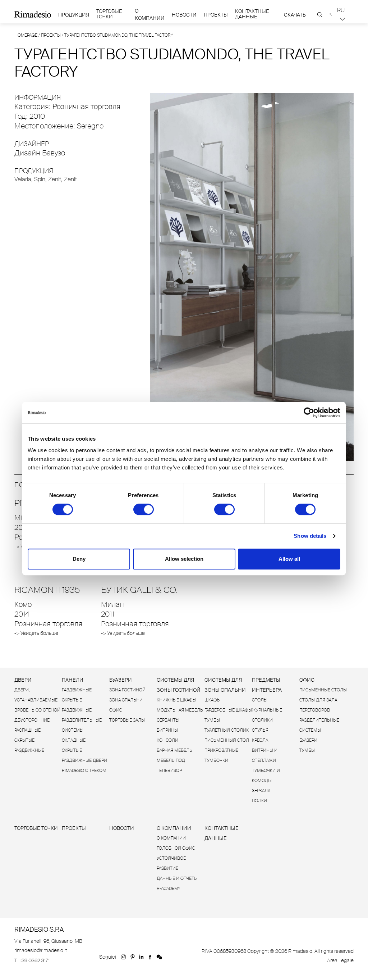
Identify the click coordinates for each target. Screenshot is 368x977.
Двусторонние (32, 720)
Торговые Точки (109, 14)
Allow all (289, 559)
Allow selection (184, 559)
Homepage (25, 35)
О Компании (150, 14)
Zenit (54, 179)
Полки (259, 801)
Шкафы (212, 700)
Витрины (167, 730)
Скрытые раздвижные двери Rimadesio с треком (84, 760)
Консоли (167, 740)
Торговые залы (127, 720)
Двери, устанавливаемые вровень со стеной (37, 700)
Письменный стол (226, 740)
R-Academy (168, 888)
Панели (72, 680)
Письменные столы (323, 690)
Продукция (73, 15)
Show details (310, 536)
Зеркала (261, 791)
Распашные (27, 730)
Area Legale (340, 960)
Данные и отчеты (177, 878)
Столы (259, 700)
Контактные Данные (252, 14)
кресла (260, 740)
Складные (74, 740)
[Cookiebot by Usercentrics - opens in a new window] (308, 412)
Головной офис (176, 848)
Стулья (260, 730)
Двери (23, 680)
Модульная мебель (180, 710)
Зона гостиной (127, 690)
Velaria (22, 179)
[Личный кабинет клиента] (330, 15)
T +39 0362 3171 (32, 960)
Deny (79, 559)
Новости (184, 15)
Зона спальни (126, 700)
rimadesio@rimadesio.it (40, 950)
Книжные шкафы (176, 700)
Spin (39, 179)
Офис (115, 710)
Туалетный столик (226, 730)
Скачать (295, 15)
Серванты (168, 720)
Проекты (216, 15)
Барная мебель (174, 750)
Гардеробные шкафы (228, 710)
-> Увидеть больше (36, 633)
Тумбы (212, 720)
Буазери (120, 680)
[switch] (143, 509)
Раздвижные (77, 690)
